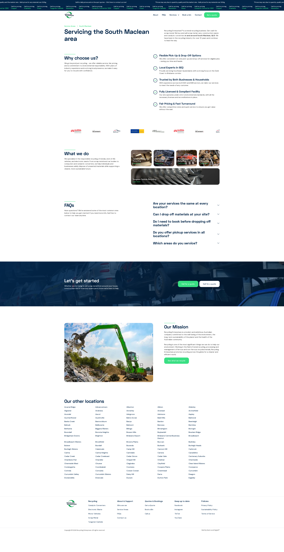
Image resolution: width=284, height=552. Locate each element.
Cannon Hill (162, 449)
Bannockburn (101, 421)
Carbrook (192, 449)
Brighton (99, 436)
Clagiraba (130, 463)
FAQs (164, 15)
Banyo (129, 421)
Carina (67, 453)
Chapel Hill (130, 460)
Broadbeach (194, 436)
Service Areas (69, 26)
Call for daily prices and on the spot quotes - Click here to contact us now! (89, 2)
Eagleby (192, 478)
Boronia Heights (102, 432)
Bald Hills (161, 418)
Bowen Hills (131, 432)
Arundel (67, 414)
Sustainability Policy (209, 509)
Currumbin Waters (103, 474)
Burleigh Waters (71, 449)
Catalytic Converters (96, 505)
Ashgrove (130, 414)
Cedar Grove (131, 456)
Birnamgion (162, 428)
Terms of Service (208, 514)
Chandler (99, 460)
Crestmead (162, 471)
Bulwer (67, 445)
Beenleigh (193, 421)
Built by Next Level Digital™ (211, 530)
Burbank (161, 445)
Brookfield (99, 442)
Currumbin (193, 471)
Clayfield (161, 463)
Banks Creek (69, 421)
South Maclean (85, 26)
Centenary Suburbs (197, 456)
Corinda (67, 471)
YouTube (178, 518)
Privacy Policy (206, 505)
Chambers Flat (70, 460)
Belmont (130, 425)
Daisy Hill (130, 474)
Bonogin (192, 428)
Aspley (191, 414)
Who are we (122, 505)
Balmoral (192, 418)
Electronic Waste (95, 509)
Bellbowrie (99, 425)
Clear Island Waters (197, 463)
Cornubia (99, 471)
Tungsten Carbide (95, 522)
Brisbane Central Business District (168, 437)
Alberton (130, 407)
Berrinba (192, 425)
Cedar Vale (162, 456)
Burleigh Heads (195, 445)
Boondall (68, 432)
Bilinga (129, 428)
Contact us (121, 518)
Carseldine (193, 453)
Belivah (67, 425)
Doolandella (69, 478)
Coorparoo (193, 467)
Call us (147, 514)
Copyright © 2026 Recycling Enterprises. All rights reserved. (84, 530)
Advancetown (101, 407)
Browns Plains (132, 442)
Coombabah (100, 467)
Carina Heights (101, 453)
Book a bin (186, 15)
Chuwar (98, 463)
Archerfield (193, 411)
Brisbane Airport (133, 436)
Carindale (130, 453)
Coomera (130, 467)
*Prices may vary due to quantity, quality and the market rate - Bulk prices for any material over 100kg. (178, 2)
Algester (67, 411)
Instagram (179, 509)
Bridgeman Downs (72, 436)
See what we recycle (176, 361)
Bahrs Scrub (131, 418)
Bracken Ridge (195, 432)
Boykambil (162, 432)
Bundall (98, 445)
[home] (69, 15)
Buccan (161, 442)
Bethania (68, 428)
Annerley (130, 411)
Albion (160, 407)
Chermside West (71, 463)
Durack (129, 478)
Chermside (193, 460)
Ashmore (161, 414)
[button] (174, 15)
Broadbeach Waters (72, 442)
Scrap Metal (93, 518)
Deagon (192, 474)
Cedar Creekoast (102, 456)
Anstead (161, 411)
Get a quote (212, 15)
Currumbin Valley (71, 474)
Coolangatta (69, 467)
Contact (198, 15)
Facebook (179, 505)
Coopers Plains (164, 467)
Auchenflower (70, 418)
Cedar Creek (69, 456)
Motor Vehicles (94, 514)
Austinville (99, 418)
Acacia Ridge (69, 407)
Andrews (99, 411)
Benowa (161, 425)
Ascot (98, 414)
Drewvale (99, 478)
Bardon (161, 421)
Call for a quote (188, 284)
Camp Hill (130, 449)
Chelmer (161, 460)
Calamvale (99, 449)
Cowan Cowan (132, 471)
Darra (160, 474)
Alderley (192, 407)
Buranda (130, 445)
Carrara (161, 453)
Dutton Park (163, 478)
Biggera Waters (101, 428)
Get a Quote (150, 505)
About (155, 15)
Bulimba (192, 442)
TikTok (177, 514)
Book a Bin (149, 509)
